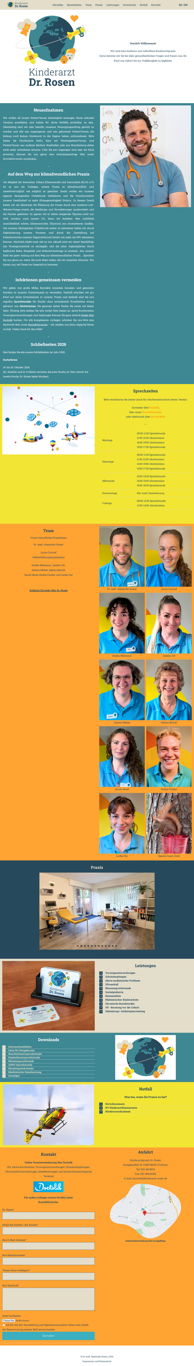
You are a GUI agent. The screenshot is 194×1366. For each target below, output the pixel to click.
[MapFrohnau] (145, 1184)
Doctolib (154, 407)
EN (186, 4)
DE (180, 4)
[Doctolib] (48, 1182)
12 (116, 946)
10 (109, 946)
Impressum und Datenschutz (96, 1361)
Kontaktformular (152, 412)
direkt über (87, 315)
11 (113, 946)
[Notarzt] (48, 1085)
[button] (145, 973)
